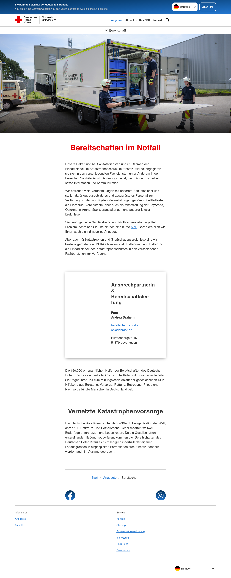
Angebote (117, 20)
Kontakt (157, 20)
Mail (134, 226)
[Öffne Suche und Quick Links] (167, 20)
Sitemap (121, 525)
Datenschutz (123, 550)
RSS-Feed (122, 544)
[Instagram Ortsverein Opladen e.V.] (161, 495)
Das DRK (144, 20)
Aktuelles (131, 20)
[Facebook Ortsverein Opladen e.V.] (70, 495)
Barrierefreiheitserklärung (130, 531)
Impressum (122, 537)
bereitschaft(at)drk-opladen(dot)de (124, 327)
